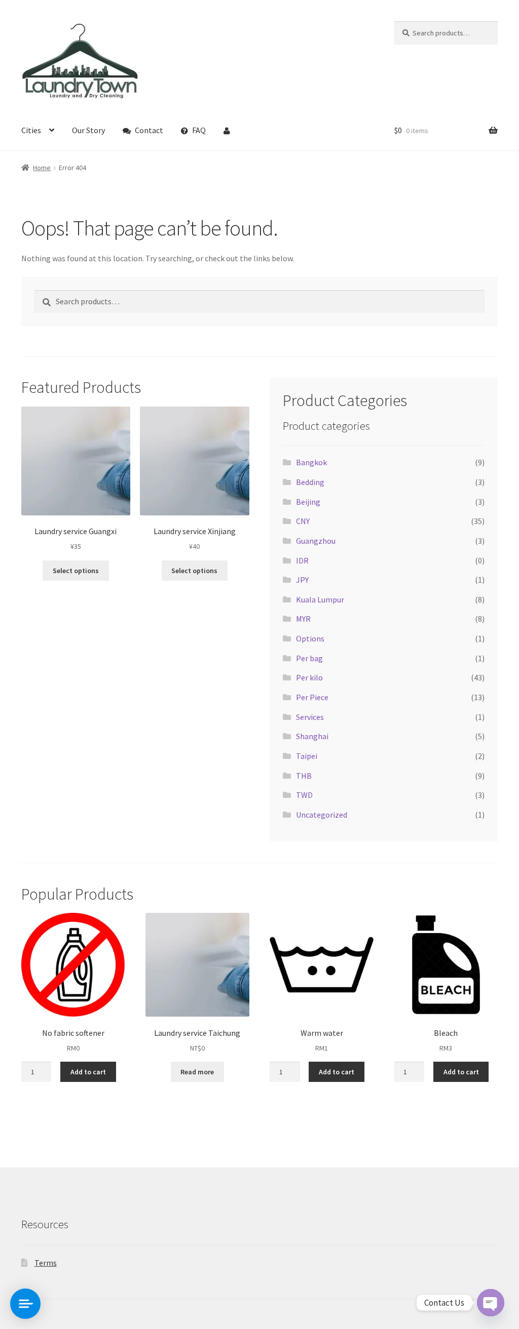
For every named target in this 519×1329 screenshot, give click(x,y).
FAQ (199, 130)
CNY (303, 521)
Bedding (310, 482)
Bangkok (311, 462)
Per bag (309, 658)
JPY (302, 580)
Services (310, 717)
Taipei (306, 756)
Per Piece (312, 697)
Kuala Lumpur (320, 599)
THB (304, 776)
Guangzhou (316, 541)
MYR (303, 619)
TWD (304, 795)
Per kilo (309, 677)
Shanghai (312, 736)
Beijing (308, 502)
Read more (197, 1071)
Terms (45, 1263)
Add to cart (88, 1071)
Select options (76, 570)
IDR (302, 560)
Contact (149, 130)
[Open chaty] (490, 1302)
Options (310, 638)
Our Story (88, 130)
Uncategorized (321, 815)
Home (42, 167)
